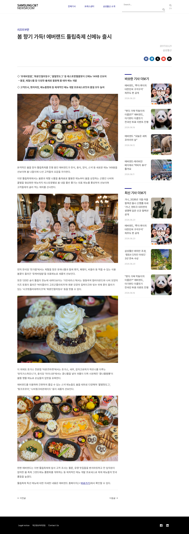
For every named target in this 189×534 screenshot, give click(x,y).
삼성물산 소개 (109, 6)
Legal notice (23, 525)
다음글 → (114, 498)
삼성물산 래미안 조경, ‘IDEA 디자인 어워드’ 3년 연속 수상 (135, 254)
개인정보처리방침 (39, 525)
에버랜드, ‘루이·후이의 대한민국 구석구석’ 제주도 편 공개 (136, 89)
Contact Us (53, 525)
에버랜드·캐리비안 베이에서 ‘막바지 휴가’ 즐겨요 (136, 165)
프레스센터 (89, 6)
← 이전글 (21, 498)
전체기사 (72, 6)
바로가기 (85, 483)
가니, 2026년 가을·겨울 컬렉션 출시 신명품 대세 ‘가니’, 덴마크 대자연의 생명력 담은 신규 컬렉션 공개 (136, 207)
